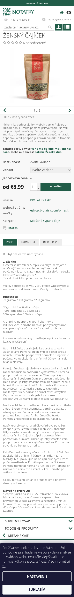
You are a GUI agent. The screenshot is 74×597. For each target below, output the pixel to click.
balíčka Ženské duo (48, 152)
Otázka (13, 228)
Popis (10, 242)
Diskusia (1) (51, 242)
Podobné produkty (21, 528)
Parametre (28, 242)
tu (4, 566)
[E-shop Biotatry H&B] (18, 11)
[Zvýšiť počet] (38, 185)
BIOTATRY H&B (40, 200)
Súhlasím (37, 589)
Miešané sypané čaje (45, 221)
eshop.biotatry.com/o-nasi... (50, 210)
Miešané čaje (18, 536)
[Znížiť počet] (38, 188)
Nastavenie (37, 576)
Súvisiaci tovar (17, 521)
